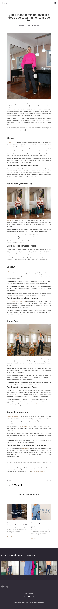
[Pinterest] (33, 596)
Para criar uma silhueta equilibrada (16, 301)
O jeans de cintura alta (14, 416)
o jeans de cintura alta (23, 426)
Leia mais (9, 536)
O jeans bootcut (11, 271)
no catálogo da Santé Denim (38, 471)
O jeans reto (10, 220)
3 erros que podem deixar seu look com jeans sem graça (40, 525)
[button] (55, 2)
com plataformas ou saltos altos (42, 403)
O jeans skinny (11, 142)
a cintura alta (25, 448)
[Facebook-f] (24, 596)
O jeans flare (10, 358)
